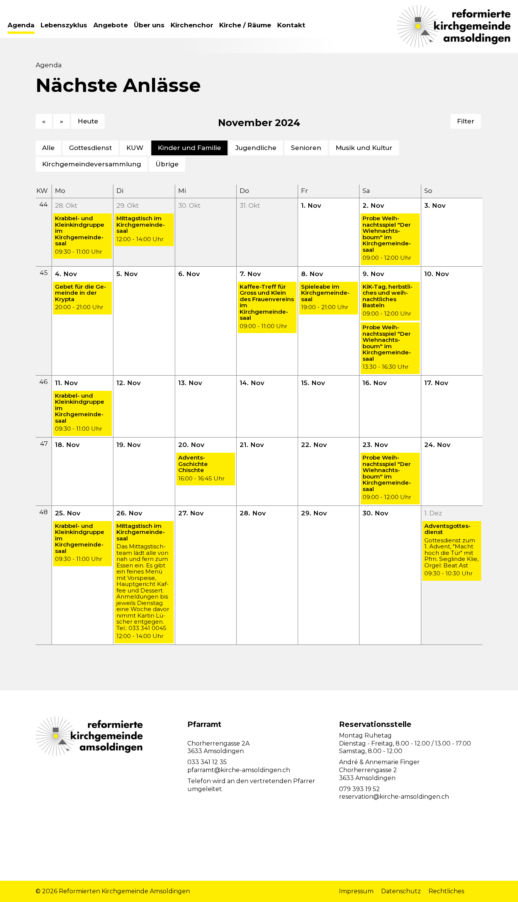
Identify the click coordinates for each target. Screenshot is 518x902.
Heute (88, 121)
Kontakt (291, 25)
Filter (465, 121)
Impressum (356, 891)
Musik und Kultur (364, 148)
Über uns (149, 25)
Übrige (167, 164)
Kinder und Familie (189, 148)
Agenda (21, 25)
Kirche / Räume (245, 25)
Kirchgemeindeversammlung (91, 164)
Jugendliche (255, 148)
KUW (134, 148)
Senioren (306, 148)
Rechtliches (446, 891)
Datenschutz (401, 891)
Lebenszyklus (64, 25)
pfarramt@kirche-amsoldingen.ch (238, 770)
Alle (48, 148)
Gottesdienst (90, 148)
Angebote (110, 25)
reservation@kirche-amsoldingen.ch (394, 796)
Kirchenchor (192, 25)
